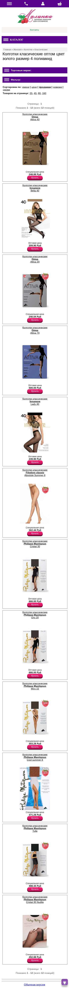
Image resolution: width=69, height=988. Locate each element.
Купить (35, 177)
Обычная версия (34, 984)
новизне (57, 87)
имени (25, 87)
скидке (6, 89)
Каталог (16, 39)
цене (34, 87)
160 (44, 93)
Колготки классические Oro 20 (34, 615)
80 (39, 93)
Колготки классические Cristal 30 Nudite (34, 899)
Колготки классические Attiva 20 (34, 259)
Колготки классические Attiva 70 (34, 330)
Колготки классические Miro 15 (34, 686)
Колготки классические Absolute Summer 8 (34, 473)
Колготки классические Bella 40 (34, 188)
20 (31, 93)
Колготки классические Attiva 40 (34, 117)
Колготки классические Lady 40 (34, 401)
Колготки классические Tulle (34, 828)
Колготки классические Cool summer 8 (34, 757)
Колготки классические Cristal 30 (34, 544)
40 (35, 93)
